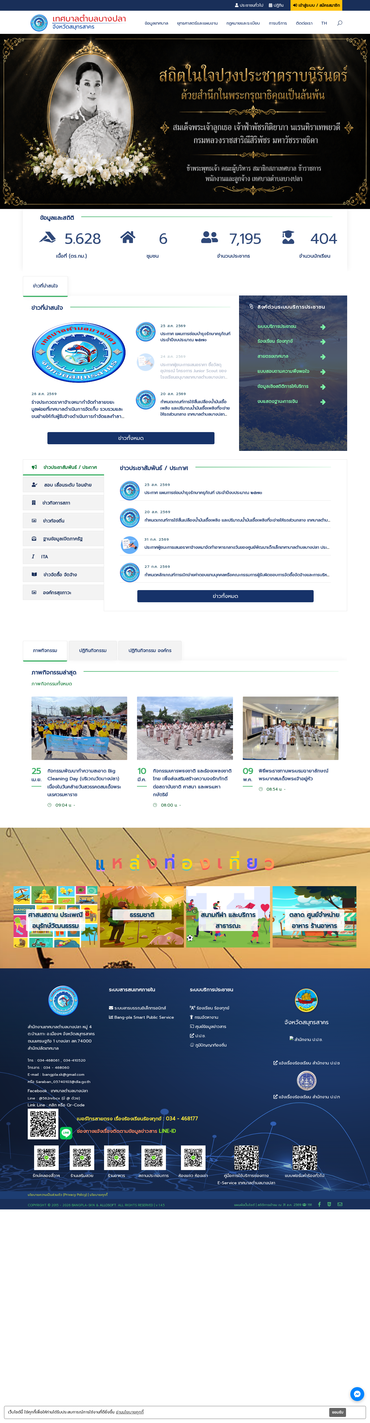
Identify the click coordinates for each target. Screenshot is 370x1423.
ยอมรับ (337, 1412)
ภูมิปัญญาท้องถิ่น (210, 1045)
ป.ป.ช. (200, 1036)
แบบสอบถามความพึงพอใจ (283, 371)
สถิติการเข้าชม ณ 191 (285, 1204)
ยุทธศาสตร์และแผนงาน (197, 23)
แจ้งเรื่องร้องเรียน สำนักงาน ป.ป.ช (309, 1063)
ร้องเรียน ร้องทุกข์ (275, 341)
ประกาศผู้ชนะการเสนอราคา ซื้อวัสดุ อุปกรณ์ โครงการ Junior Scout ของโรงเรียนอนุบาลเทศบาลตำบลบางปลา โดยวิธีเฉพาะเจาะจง (193, 374)
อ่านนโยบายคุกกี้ (130, 1412)
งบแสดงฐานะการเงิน (278, 401)
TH (324, 23)
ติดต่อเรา (304, 23)
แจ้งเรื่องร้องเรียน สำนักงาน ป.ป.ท (309, 1097)
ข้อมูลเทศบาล (156, 23)
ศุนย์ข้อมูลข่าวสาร (210, 1026)
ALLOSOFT (108, 1205)
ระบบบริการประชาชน (277, 326)
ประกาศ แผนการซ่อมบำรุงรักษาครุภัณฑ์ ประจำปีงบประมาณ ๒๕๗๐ (195, 336)
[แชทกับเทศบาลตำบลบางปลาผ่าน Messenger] (357, 1394)
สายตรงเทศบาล (273, 356)
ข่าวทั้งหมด (131, 438)
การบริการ (278, 23)
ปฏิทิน (279, 5)
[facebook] (320, 1204)
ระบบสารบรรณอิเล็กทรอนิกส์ (139, 1008)
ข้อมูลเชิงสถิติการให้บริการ (283, 386)
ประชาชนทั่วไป (251, 5)
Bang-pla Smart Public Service (143, 1017)
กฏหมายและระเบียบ (243, 23)
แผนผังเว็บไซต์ (244, 1204)
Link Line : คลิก (42, 1105)
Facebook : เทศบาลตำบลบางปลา (58, 1091)
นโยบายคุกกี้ (99, 1194)
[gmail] (340, 1204)
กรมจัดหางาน (205, 1017)
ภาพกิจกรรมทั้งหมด (52, 683)
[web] (330, 1204)
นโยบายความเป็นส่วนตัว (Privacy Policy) (57, 1194)
